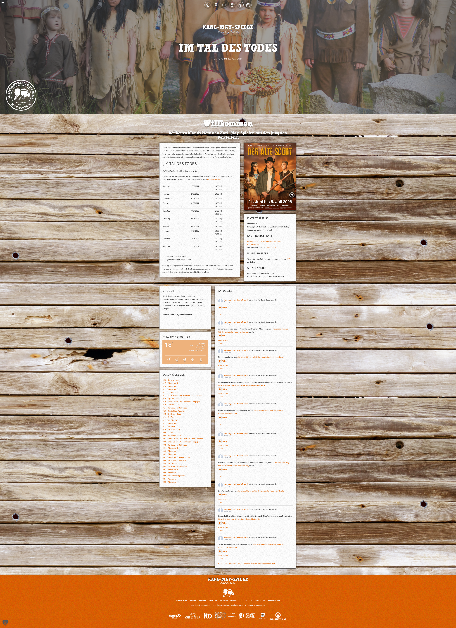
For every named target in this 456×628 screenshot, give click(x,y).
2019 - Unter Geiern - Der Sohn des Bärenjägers (181, 401)
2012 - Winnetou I (169, 423)
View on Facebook (223, 312)
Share (221, 315)
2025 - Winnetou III (170, 383)
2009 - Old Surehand (170, 432)
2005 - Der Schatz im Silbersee (174, 445)
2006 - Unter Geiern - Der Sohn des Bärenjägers (181, 442)
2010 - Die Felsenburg (171, 429)
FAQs (289, 259)
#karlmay (285, 329)
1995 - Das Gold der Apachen (173, 476)
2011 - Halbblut (168, 426)
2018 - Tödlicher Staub (171, 405)
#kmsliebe (277, 329)
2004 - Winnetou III (170, 448)
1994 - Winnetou (169, 479)
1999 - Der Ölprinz (169, 463)
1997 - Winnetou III (170, 469)
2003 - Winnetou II (169, 451)
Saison (193, 601)
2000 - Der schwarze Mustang (174, 460)
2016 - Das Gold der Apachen (173, 411)
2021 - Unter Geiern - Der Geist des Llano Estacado (182, 395)
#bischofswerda (224, 332)
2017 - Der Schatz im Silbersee (174, 408)
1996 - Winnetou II (169, 472)
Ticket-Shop (271, 247)
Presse (243, 601)
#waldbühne (236, 332)
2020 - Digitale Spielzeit (172, 398)
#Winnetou (232, 413)
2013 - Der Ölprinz (169, 420)
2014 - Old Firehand (170, 417)
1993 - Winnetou (169, 482)
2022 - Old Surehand (170, 392)
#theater (281, 357)
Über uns (213, 601)
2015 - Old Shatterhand (171, 414)
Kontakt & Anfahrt (214, 179)
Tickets (202, 601)
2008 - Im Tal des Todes (171, 435)
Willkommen (181, 601)
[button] (5, 623)
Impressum (260, 601)
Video (224, 307)
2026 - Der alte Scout (170, 380)
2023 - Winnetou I (169, 389)
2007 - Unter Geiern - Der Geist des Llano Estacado (182, 438)
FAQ (251, 601)
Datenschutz (274, 601)
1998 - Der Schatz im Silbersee (174, 466)
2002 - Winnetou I (169, 454)
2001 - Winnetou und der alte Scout (176, 457)
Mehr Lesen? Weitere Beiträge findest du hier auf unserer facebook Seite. (247, 563)
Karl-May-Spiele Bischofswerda (236, 300)
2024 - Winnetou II (169, 386)
